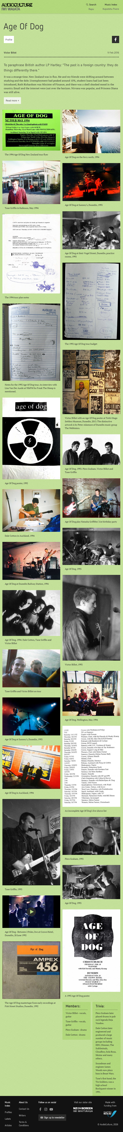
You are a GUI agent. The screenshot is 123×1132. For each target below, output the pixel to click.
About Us (23, 1102)
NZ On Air (110, 1113)
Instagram (46, 1109)
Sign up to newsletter (54, 1117)
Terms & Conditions (24, 1124)
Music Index (7, 1104)
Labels (8, 1119)
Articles (8, 1125)
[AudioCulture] (17, 6)
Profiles (8, 1112)
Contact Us (24, 1109)
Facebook (115, 39)
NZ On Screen (83, 1109)
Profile (8, 39)
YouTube (51, 1109)
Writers (22, 1115)
